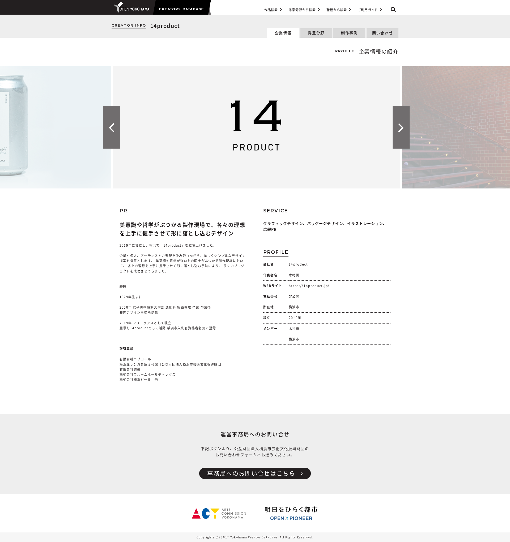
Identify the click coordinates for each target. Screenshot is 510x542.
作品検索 (271, 9)
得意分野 (316, 33)
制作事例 (349, 33)
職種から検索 (336, 9)
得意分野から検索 (302, 9)
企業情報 (283, 33)
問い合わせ (382, 33)
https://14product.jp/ (309, 285)
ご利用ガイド (368, 9)
